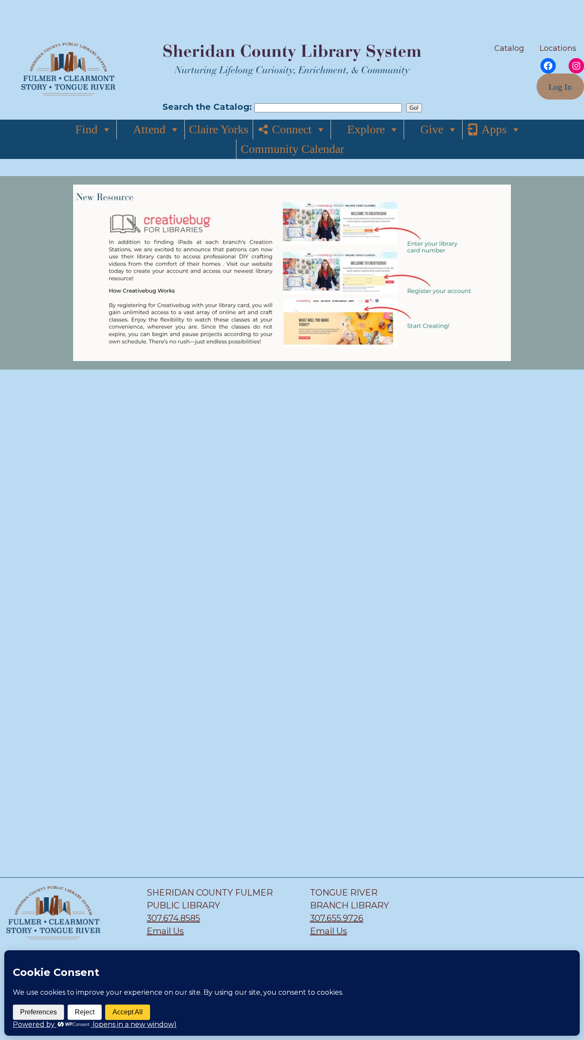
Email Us (165, 931)
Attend (149, 129)
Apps (494, 129)
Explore (366, 129)
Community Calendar (292, 149)
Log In (560, 86)
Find (86, 129)
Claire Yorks (218, 129)
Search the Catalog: (208, 107)
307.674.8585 (173, 918)
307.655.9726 (336, 918)
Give (431, 129)
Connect (292, 129)
